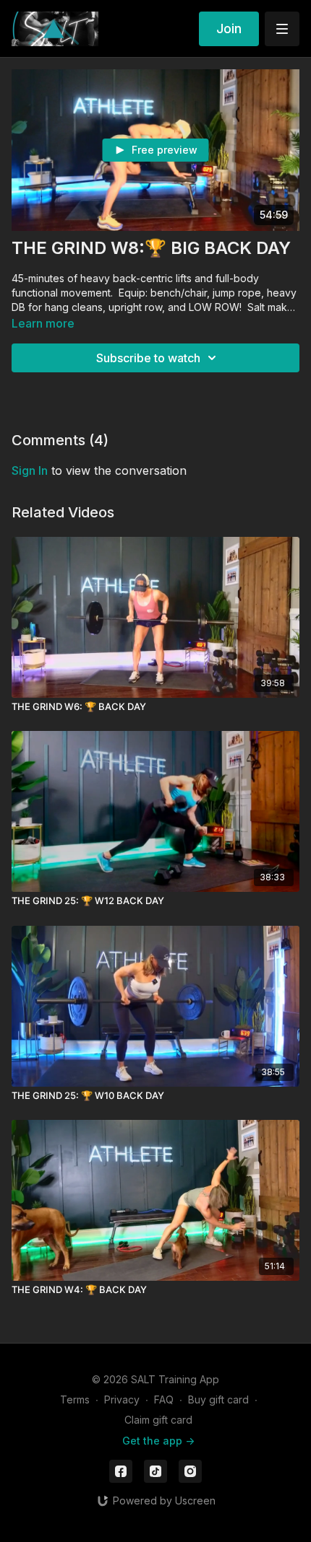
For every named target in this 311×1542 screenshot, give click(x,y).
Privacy (122, 1399)
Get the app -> (158, 1440)
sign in (30, 470)
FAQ (164, 1399)
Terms (75, 1399)
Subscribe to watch (148, 358)
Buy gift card (218, 1399)
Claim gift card (158, 1420)
